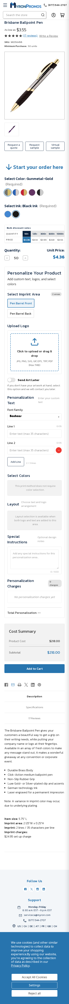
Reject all (34, 993)
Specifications (34, 707)
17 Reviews (34, 718)
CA (25, 926)
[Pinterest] (39, 685)
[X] (26, 685)
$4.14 (35, 240)
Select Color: (28, 181)
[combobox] (34, 416)
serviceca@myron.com (37, 915)
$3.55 (60, 240)
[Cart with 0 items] (62, 14)
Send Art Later (28, 380)
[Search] (43, 15)
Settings (34, 985)
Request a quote (14, 146)
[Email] (13, 685)
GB (49, 926)
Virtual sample (55, 146)
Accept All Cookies (34, 977)
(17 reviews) (30, 35)
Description (34, 696)
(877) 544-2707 (37, 920)
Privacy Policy (20, 966)
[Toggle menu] (5, 5)
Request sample (34, 146)
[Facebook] (6, 685)
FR (43, 926)
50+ (26, 233)
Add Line (15, 462)
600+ (52, 233)
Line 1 (11, 426)
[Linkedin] (33, 685)
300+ (43, 233)
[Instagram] (37, 889)
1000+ (60, 233)
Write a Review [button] (48, 36)
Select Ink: (30, 206)
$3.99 (43, 240)
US (19, 926)
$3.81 (51, 240)
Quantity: (12, 250)
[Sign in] (53, 14)
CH (55, 926)
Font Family (15, 410)
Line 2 (11, 443)
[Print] (19, 685)
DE (31, 926)
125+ (35, 233)
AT (37, 926)
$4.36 (27, 240)
